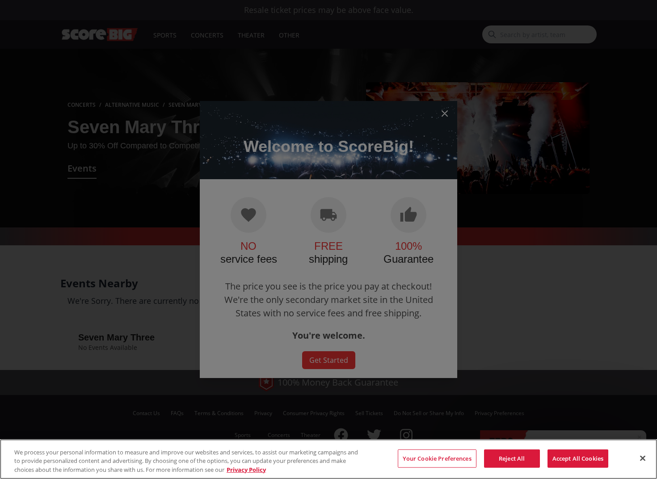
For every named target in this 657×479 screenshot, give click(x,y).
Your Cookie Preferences (437, 458)
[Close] (643, 458)
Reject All (512, 458)
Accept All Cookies (577, 458)
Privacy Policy (246, 470)
